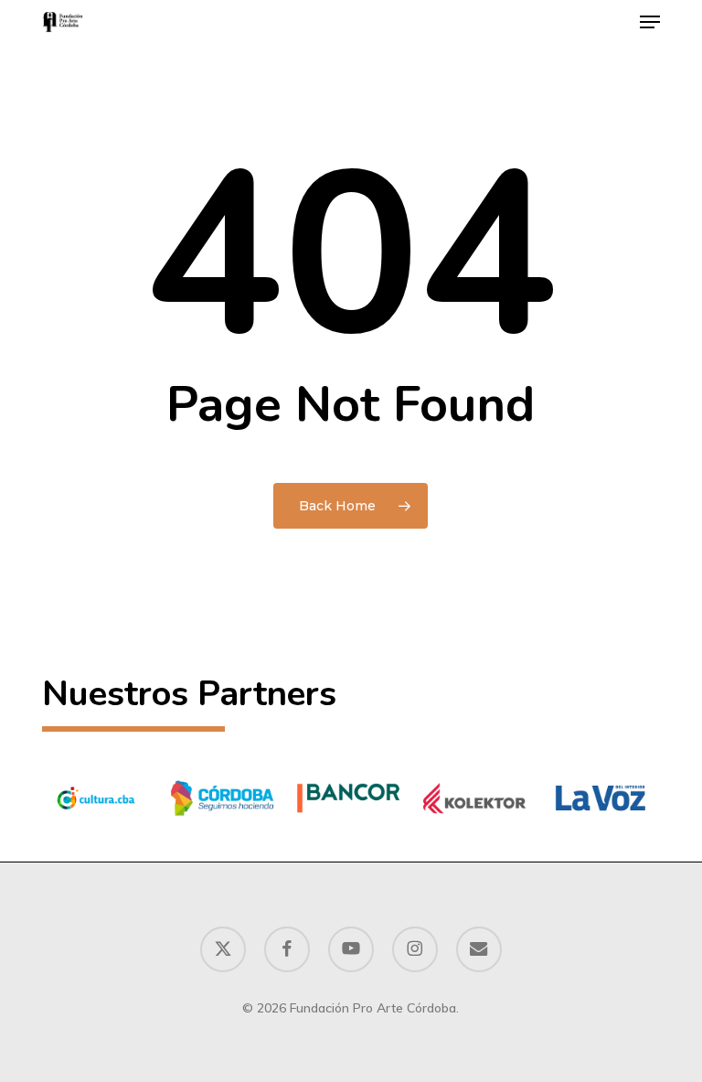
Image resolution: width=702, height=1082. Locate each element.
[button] (650, 22)
